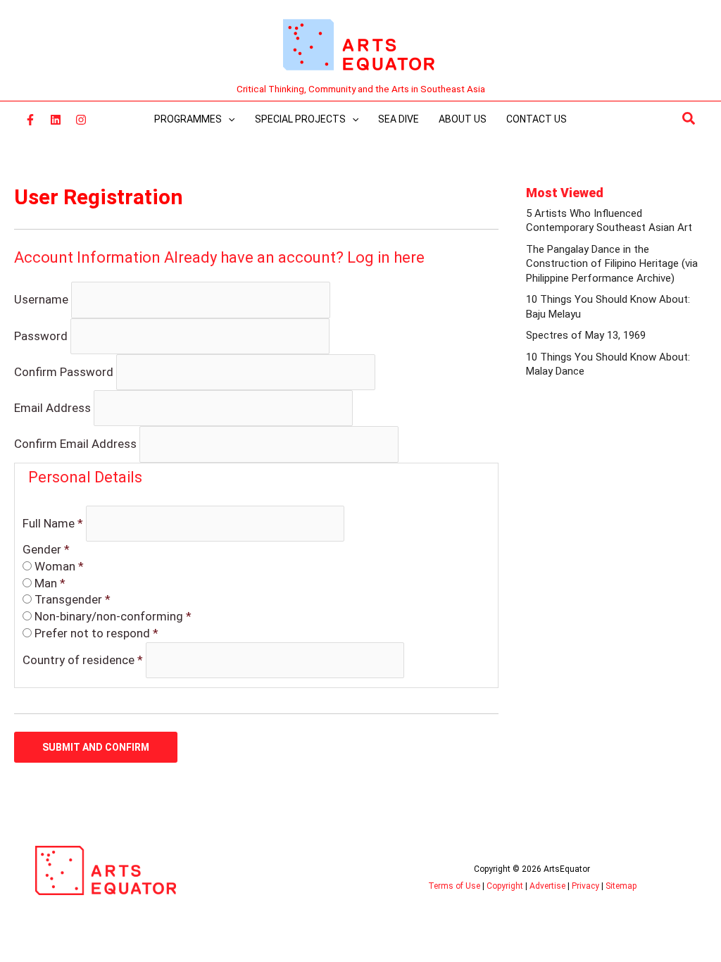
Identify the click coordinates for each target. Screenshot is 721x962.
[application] (228, 119)
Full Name (53, 523)
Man (50, 583)
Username (41, 299)
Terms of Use (454, 886)
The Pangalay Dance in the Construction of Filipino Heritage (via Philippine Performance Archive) (612, 264)
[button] (689, 119)
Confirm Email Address (75, 444)
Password (41, 335)
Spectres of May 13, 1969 (586, 335)
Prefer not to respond (96, 633)
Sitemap (621, 886)
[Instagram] (81, 119)
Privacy (585, 886)
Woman (59, 566)
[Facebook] (30, 119)
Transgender (73, 599)
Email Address (52, 408)
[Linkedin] (55, 119)
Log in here (386, 257)
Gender (46, 549)
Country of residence (83, 660)
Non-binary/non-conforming (113, 616)
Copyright (505, 886)
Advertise (547, 886)
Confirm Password (63, 372)
